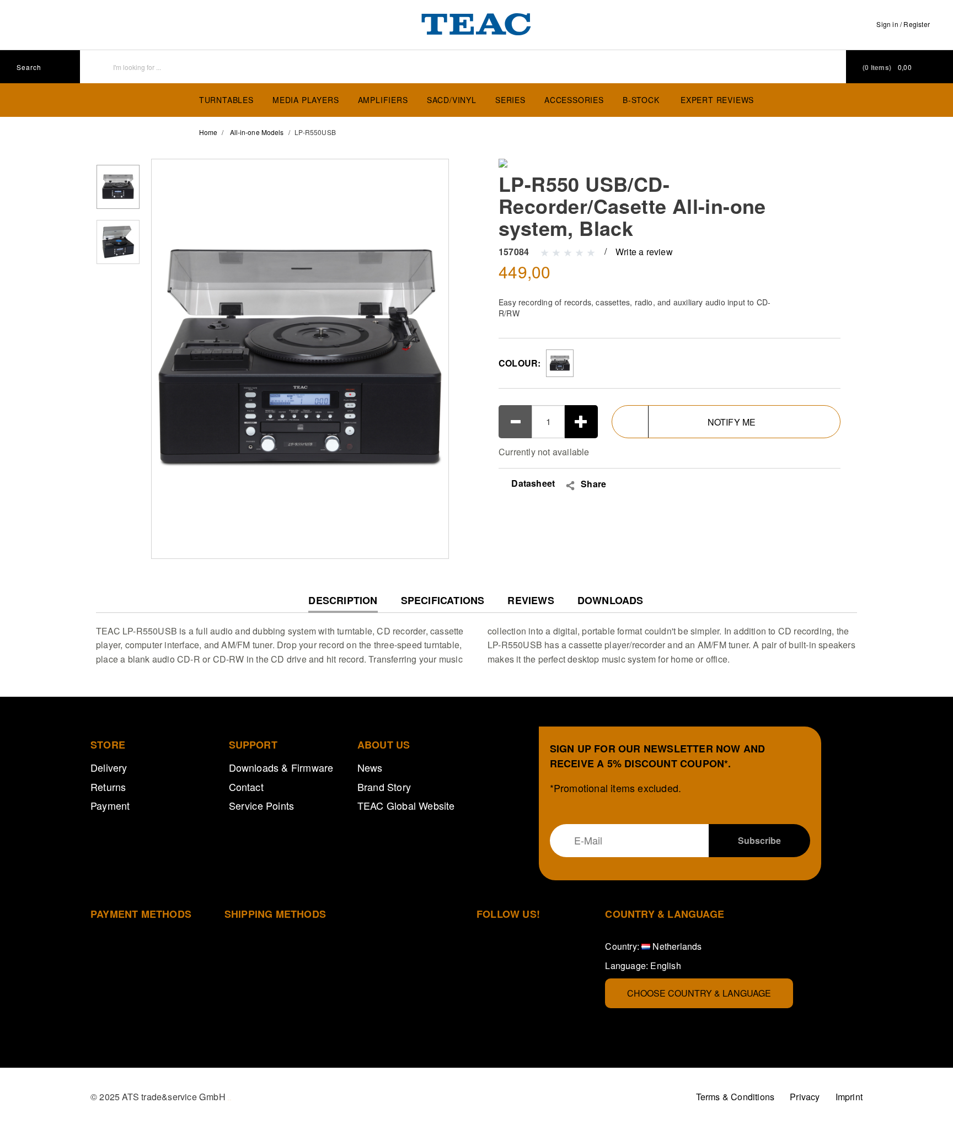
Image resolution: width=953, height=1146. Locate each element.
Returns (108, 786)
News (370, 767)
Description (342, 603)
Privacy (805, 1096)
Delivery (108, 767)
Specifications (443, 600)
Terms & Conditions (735, 1096)
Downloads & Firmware (281, 767)
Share (593, 484)
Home (208, 132)
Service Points (262, 805)
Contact (246, 786)
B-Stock (641, 99)
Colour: (519, 363)
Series (510, 99)
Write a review (644, 251)
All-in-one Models (257, 132)
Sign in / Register (903, 24)
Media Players (305, 99)
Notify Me (732, 422)
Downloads (610, 600)
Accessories (574, 99)
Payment (110, 805)
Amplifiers (383, 99)
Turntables (226, 99)
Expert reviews (717, 99)
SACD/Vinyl (451, 99)
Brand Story (384, 786)
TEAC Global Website (406, 805)
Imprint (849, 1096)
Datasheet (532, 483)
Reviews (530, 600)
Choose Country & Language (699, 993)
